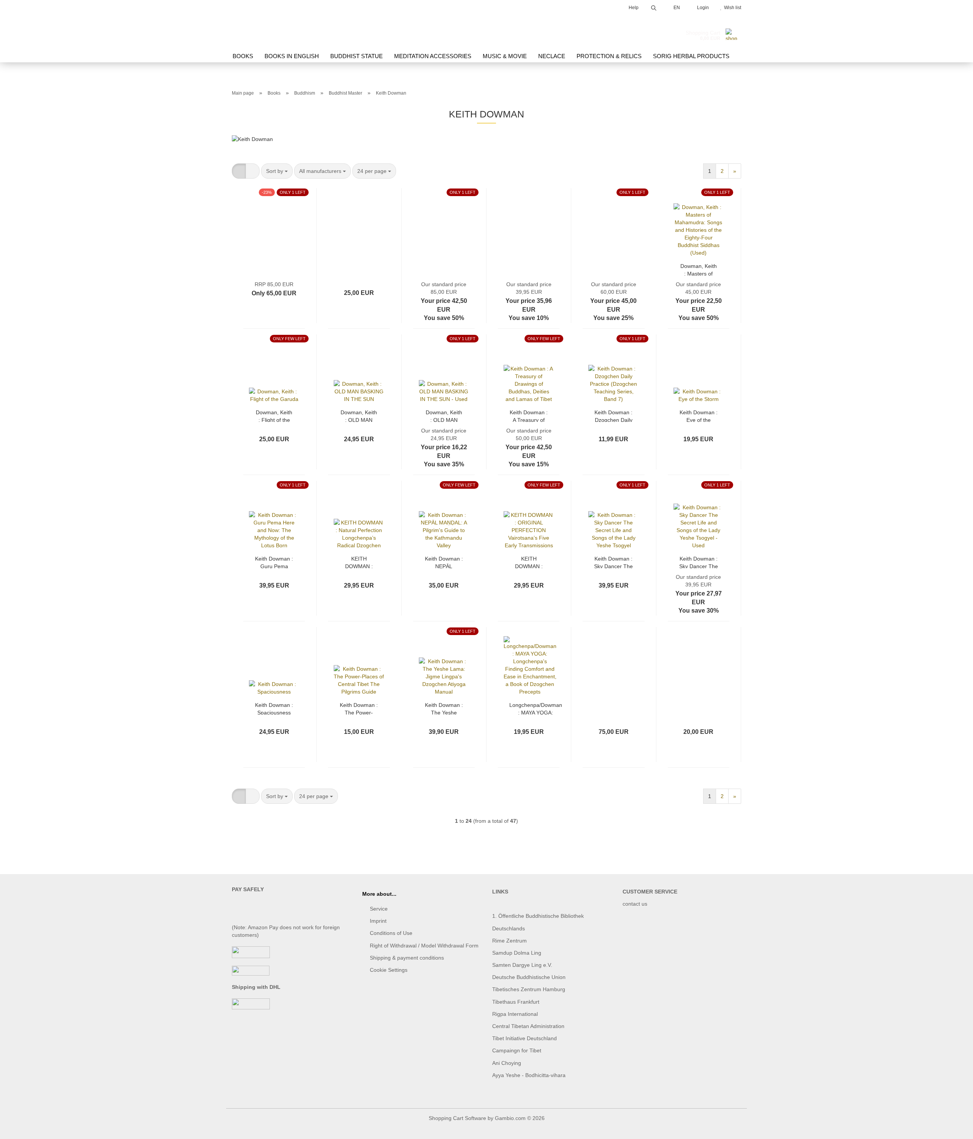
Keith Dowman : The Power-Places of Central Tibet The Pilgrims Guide (359, 708)
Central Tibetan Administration (528, 1026)
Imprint (378, 921)
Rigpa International (515, 1014)
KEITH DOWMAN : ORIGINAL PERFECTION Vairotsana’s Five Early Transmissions (529, 562)
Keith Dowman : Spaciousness (274, 708)
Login (702, 7)
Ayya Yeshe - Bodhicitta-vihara (529, 1075)
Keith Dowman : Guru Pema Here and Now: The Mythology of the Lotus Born (274, 562)
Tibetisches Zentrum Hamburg (528, 989)
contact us (635, 904)
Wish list (731, 7)
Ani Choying (506, 1063)
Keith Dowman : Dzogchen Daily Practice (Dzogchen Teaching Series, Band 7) (613, 415)
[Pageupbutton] (952, 1127)
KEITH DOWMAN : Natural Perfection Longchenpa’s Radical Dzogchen (359, 562)
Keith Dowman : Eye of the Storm (699, 415)
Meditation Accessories (432, 56)
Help (633, 7)
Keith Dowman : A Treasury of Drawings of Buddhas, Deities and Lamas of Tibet (529, 415)
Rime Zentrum (509, 941)
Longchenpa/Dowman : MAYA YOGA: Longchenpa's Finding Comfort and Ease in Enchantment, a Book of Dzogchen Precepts (535, 708)
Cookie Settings (388, 970)
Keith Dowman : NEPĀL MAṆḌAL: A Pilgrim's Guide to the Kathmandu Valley (444, 562)
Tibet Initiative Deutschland (524, 1038)
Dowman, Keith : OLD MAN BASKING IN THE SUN (359, 415)
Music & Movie (505, 56)
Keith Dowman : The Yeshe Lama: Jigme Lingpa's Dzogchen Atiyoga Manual (444, 708)
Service (379, 909)
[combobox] (277, 171)
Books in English (292, 56)
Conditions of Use (391, 933)
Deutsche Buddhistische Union (529, 977)
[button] (239, 171)
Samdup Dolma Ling (516, 953)
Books (243, 56)
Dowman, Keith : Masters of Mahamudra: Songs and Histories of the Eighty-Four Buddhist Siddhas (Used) (698, 269)
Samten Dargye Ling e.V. (522, 965)
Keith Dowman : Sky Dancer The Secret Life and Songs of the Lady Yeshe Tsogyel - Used (698, 562)
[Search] (653, 6)
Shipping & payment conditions (407, 958)
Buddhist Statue (356, 56)
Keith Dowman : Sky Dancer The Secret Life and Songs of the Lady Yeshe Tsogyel (613, 562)
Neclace (551, 56)
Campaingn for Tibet (516, 1050)
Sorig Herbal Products (691, 56)
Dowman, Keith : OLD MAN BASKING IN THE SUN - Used (444, 415)
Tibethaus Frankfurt (515, 1002)
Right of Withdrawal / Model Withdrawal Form (424, 946)
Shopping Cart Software (457, 1118)
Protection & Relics (609, 56)
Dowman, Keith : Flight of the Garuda (274, 415)
